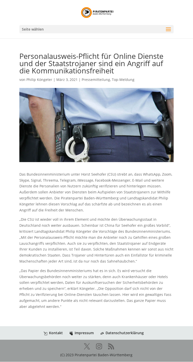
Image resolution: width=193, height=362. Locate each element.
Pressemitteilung (96, 79)
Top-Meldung (123, 79)
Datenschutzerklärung (125, 332)
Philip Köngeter (39, 79)
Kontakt (56, 332)
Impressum (84, 332)
